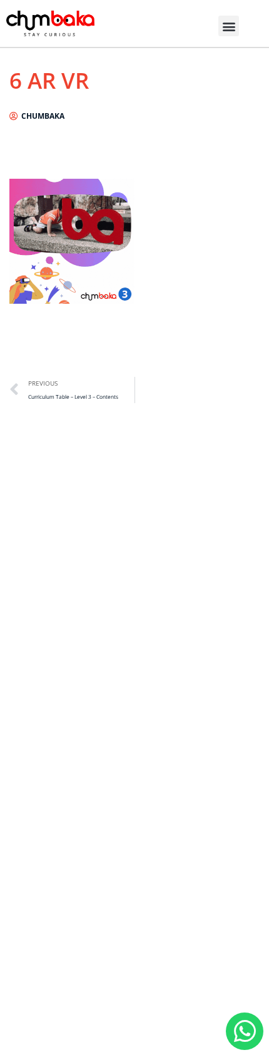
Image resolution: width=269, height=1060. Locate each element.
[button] (228, 26)
